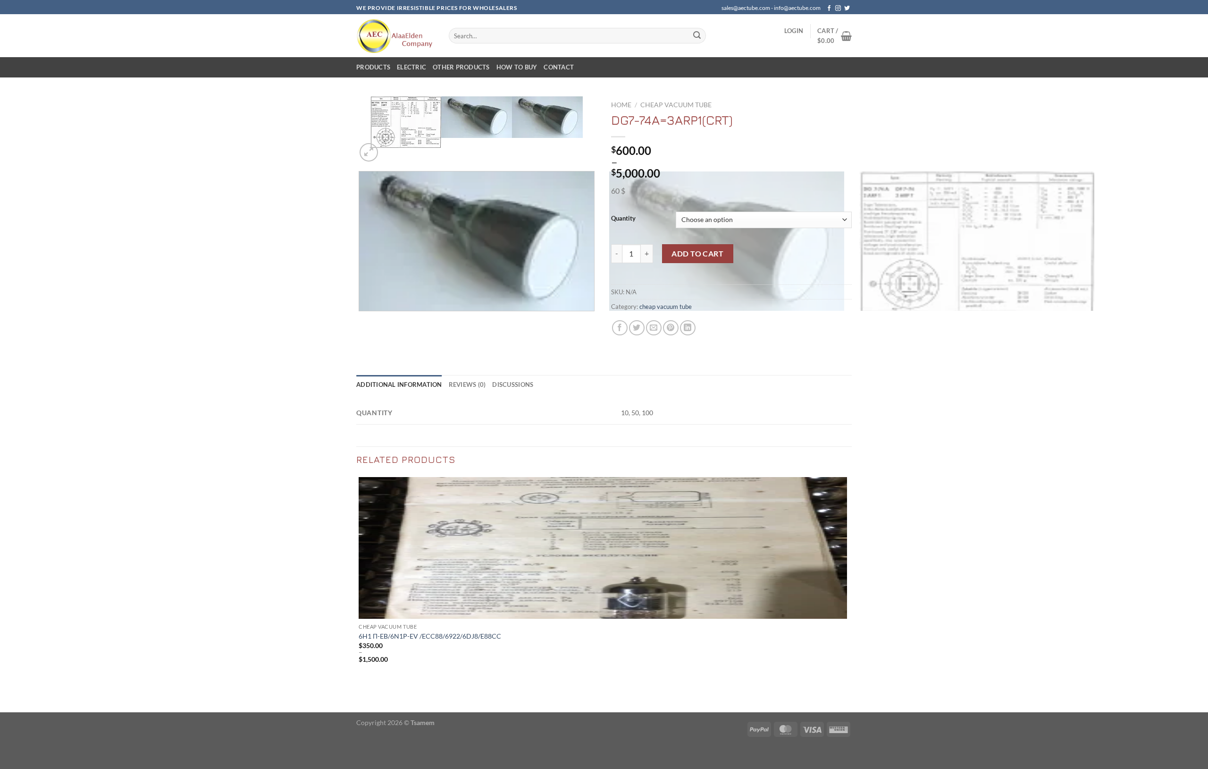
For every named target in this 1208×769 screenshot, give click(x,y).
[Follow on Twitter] (847, 8)
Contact (559, 67)
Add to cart (697, 253)
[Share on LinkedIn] (688, 328)
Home (621, 105)
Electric (411, 67)
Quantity (623, 218)
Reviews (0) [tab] (467, 384)
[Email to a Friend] (654, 328)
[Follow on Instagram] (838, 8)
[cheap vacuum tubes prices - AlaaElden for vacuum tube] (395, 35)
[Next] (391, 147)
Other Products (461, 67)
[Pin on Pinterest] (671, 328)
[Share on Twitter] (637, 328)
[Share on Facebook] (620, 328)
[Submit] (697, 36)
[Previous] (361, 320)
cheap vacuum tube (676, 105)
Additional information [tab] (399, 384)
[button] (793, 30)
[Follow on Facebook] (829, 8)
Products (373, 67)
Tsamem (423, 722)
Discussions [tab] (512, 384)
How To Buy (516, 67)
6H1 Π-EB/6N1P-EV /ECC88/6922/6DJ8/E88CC (430, 636)
